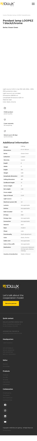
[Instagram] (5, 410)
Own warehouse (7, 397)
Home (5, 15)
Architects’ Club (7, 400)
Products (5, 375)
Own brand (6, 395)
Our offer (5, 377)
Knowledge (6, 366)
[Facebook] (5, 405)
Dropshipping (7, 393)
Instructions (6, 382)
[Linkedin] (5, 416)
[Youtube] (5, 422)
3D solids (5, 379)
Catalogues (6, 384)
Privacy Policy (7, 430)
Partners (5, 364)
